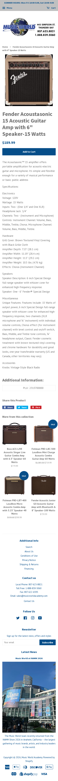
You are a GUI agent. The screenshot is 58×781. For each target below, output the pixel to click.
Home (5, 47)
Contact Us (29, 601)
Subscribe (47, 642)
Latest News (29, 652)
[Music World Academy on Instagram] (32, 618)
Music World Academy (32, 757)
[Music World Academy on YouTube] (40, 618)
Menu (9, 7)
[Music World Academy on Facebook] (25, 618)
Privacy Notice (29, 560)
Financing (29, 568)
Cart (53, 7)
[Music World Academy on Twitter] (18, 618)
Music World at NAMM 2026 (29, 658)
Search (29, 546)
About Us (29, 551)
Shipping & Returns (29, 564)
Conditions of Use (29, 555)
